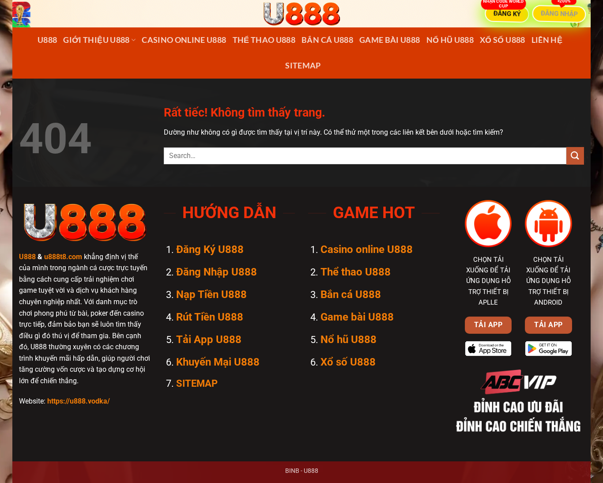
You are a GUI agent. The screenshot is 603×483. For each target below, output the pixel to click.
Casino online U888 (184, 40)
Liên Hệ (546, 40)
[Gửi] (575, 155)
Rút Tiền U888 (209, 317)
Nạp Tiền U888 (211, 294)
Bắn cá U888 (327, 40)
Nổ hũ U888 (450, 40)
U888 (47, 40)
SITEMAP (302, 65)
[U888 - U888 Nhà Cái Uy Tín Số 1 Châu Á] (301, 13)
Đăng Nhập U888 (216, 272)
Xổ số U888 (502, 40)
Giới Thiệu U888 (96, 40)
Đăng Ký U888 (210, 249)
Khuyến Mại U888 (218, 362)
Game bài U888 (389, 40)
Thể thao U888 (264, 40)
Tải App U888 (208, 339)
